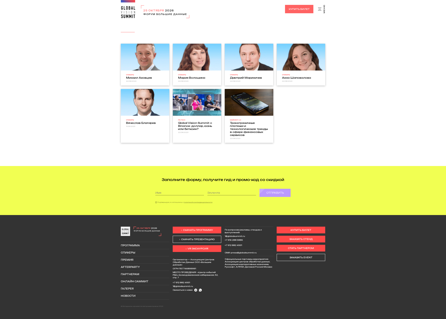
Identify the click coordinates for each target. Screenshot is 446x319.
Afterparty (130, 267)
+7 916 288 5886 (234, 240)
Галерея (127, 288)
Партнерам (130, 274)
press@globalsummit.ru (244, 253)
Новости (128, 295)
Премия (127, 259)
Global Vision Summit (128, 9)
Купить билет (299, 9)
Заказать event (301, 257)
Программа (130, 245)
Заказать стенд (301, 239)
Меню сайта (321, 9)
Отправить (275, 192)
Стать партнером (301, 248)
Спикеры (128, 252)
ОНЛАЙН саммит (134, 281)
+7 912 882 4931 (181, 282)
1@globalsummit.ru (183, 286)
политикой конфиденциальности (198, 202)
